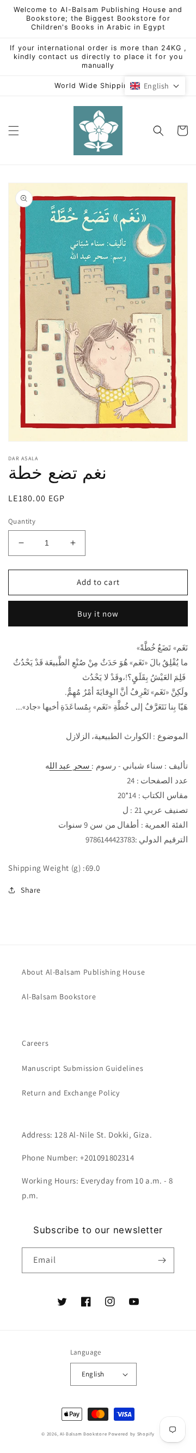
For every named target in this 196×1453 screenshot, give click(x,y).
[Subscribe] (162, 1260)
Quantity (21, 521)
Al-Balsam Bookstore (59, 996)
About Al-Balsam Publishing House (83, 972)
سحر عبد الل (71, 765)
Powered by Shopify (131, 1434)
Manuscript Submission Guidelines (82, 1068)
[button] (14, 131)
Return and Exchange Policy (71, 1093)
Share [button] (31, 890)
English (93, 1374)
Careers (35, 1043)
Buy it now (98, 613)
